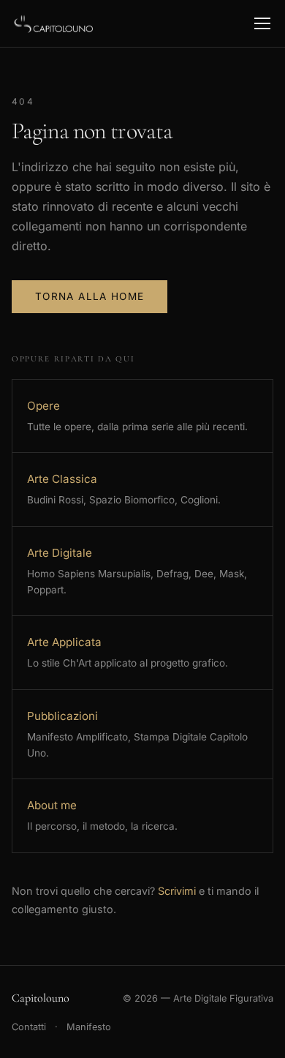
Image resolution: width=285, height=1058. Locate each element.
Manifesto (88, 1026)
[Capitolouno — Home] (54, 23)
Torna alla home (89, 296)
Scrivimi (177, 891)
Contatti (29, 1026)
